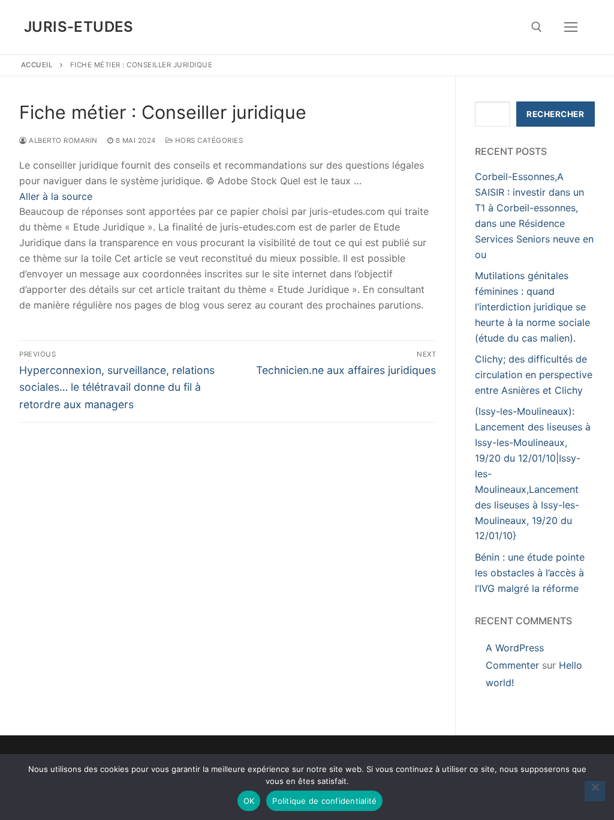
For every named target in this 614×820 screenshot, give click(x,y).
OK (249, 801)
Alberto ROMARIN (62, 140)
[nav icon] (571, 27)
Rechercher (555, 114)
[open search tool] (536, 27)
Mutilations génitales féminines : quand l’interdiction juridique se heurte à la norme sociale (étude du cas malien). (532, 307)
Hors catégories (208, 140)
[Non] (595, 791)
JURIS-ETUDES (79, 26)
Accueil (37, 65)
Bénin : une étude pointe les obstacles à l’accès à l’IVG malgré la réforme (530, 572)
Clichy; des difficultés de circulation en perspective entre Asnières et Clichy (533, 374)
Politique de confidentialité (324, 801)
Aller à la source (55, 196)
